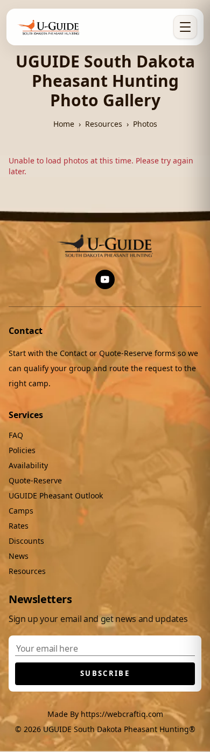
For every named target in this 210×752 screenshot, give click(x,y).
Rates (19, 526)
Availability (28, 465)
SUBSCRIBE (105, 673)
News (19, 556)
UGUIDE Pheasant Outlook (56, 495)
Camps (21, 510)
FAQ (16, 435)
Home (63, 124)
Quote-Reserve (35, 480)
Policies (22, 450)
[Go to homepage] (49, 27)
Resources (103, 124)
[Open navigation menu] (185, 27)
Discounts (26, 541)
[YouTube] (105, 279)
